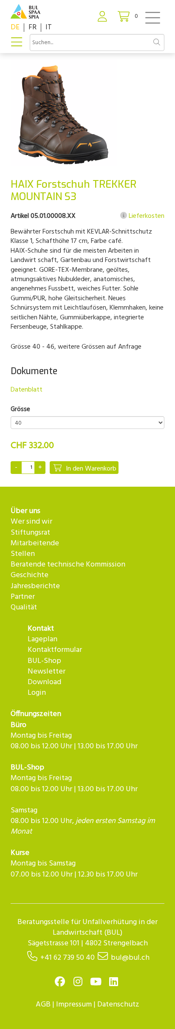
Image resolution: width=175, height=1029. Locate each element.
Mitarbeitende (35, 543)
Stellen (23, 554)
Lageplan (42, 639)
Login (37, 693)
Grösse (20, 409)
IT (48, 27)
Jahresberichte (35, 586)
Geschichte (29, 575)
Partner (23, 597)
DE (15, 27)
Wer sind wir (31, 522)
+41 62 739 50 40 (67, 958)
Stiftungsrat (30, 533)
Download (44, 682)
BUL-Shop (44, 661)
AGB (43, 1004)
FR (32, 27)
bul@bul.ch (130, 958)
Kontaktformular (55, 650)
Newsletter (46, 671)
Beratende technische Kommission (68, 564)
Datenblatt (26, 389)
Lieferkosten (145, 216)
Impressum (74, 1004)
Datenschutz (118, 1004)
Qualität (24, 607)
